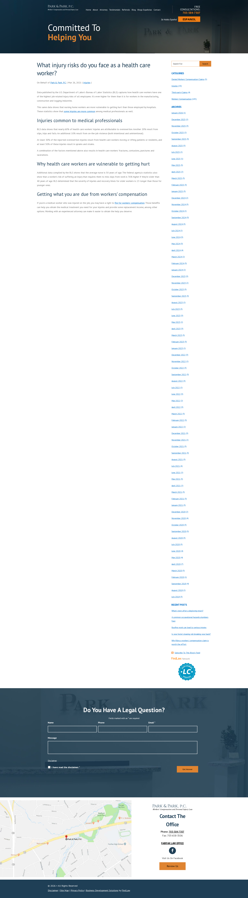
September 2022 (179, 374)
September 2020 (179, 531)
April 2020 (176, 564)
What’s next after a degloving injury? (187, 610)
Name (51, 722)
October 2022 (178, 368)
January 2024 (177, 270)
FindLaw (126, 890)
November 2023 (179, 283)
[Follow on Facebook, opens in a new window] (172, 850)
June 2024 (176, 237)
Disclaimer (52, 760)
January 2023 (177, 348)
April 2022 (176, 407)
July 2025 (176, 152)
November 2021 (179, 440)
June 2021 (176, 472)
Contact (157, 9)
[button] (245, 879)
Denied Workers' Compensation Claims (188, 79)
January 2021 (177, 505)
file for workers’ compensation (130, 202)
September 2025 (179, 139)
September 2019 (179, 583)
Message (52, 737)
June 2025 (176, 158)
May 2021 (176, 479)
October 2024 (178, 211)
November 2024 (179, 204)
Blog (134, 9)
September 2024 (179, 217)
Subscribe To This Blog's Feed (187, 652)
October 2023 (178, 289)
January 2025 (177, 191)
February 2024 (178, 263)
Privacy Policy (77, 890)
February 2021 (178, 498)
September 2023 (179, 296)
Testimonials (114, 9)
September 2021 (179, 453)
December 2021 (178, 433)
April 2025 (176, 171)
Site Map (64, 890)
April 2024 (176, 250)
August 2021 (177, 459)
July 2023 (176, 309)
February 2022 (178, 420)
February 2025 (178, 185)
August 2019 (177, 590)
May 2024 (176, 243)
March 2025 (177, 178)
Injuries (86, 82)
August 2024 (177, 224)
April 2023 (176, 328)
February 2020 (178, 577)
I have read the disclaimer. (66, 767)
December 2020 (178, 511)
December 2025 (178, 119)
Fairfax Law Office (172, 843)
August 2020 (177, 538)
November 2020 (179, 518)
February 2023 (178, 341)
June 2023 (176, 315)
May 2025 (176, 165)
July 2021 (176, 466)
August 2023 (177, 302)
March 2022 (177, 413)
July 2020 (176, 544)
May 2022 (176, 400)
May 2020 (176, 557)
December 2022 (178, 354)
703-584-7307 (191, 13)
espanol (189, 19)
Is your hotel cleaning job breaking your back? (191, 634)
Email (151, 722)
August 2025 (177, 145)
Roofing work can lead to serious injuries (189, 627)
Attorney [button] (103, 9)
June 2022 (176, 394)
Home (88, 9)
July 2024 (176, 230)
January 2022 (177, 426)
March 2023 (177, 335)
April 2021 (176, 485)
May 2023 (176, 322)
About (95, 9)
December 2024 (178, 198)
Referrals (126, 9)
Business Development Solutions (102, 890)
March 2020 (177, 570)
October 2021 (178, 446)
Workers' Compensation (182, 99)
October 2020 (178, 525)
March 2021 (177, 492)
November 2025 (179, 126)
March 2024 (177, 256)
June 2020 (176, 551)
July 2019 (176, 596)
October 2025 (178, 132)
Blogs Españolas (144, 9)
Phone (101, 722)
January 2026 (177, 113)
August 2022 (177, 381)
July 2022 (176, 387)
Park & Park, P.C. (58, 82)
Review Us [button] (172, 866)
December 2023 (178, 276)
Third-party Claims (179, 92)
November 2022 (179, 361)
